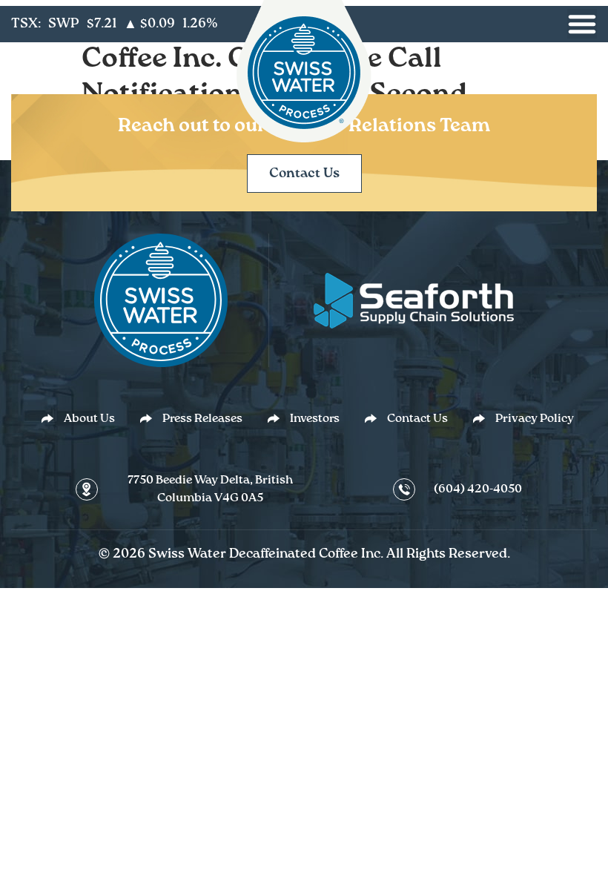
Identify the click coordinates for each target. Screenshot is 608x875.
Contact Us (417, 419)
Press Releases (202, 419)
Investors (315, 419)
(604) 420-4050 (478, 489)
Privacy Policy (534, 419)
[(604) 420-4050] (404, 489)
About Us (89, 419)
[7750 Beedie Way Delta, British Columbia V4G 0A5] (86, 490)
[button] (582, 24)
